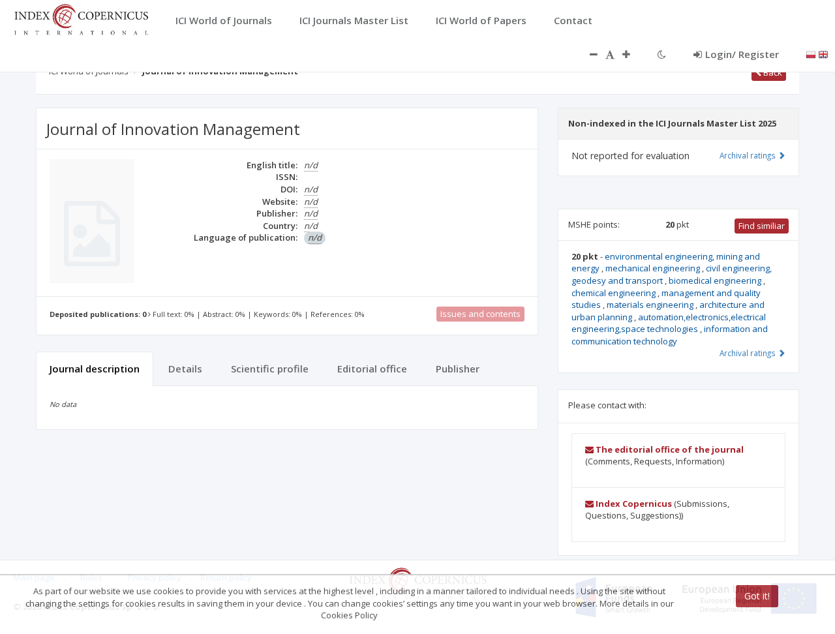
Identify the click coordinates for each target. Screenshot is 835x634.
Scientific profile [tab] (270, 368)
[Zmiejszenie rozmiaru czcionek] (587, 54)
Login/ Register (742, 54)
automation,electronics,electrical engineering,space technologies (668, 323)
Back (771, 72)
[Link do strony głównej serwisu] (81, 18)
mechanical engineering (653, 268)
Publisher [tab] (457, 368)
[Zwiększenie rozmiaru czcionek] (633, 54)
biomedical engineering (716, 280)
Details (185, 368)
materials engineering (651, 304)
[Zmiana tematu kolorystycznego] (662, 54)
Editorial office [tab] (372, 368)
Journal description (95, 368)
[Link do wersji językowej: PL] (811, 53)
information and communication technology (669, 335)
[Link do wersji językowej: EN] (823, 53)
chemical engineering (614, 293)
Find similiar (761, 226)
